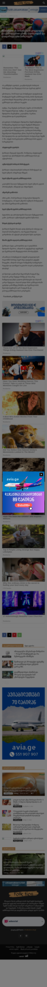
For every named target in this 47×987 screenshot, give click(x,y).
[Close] (41, 474)
